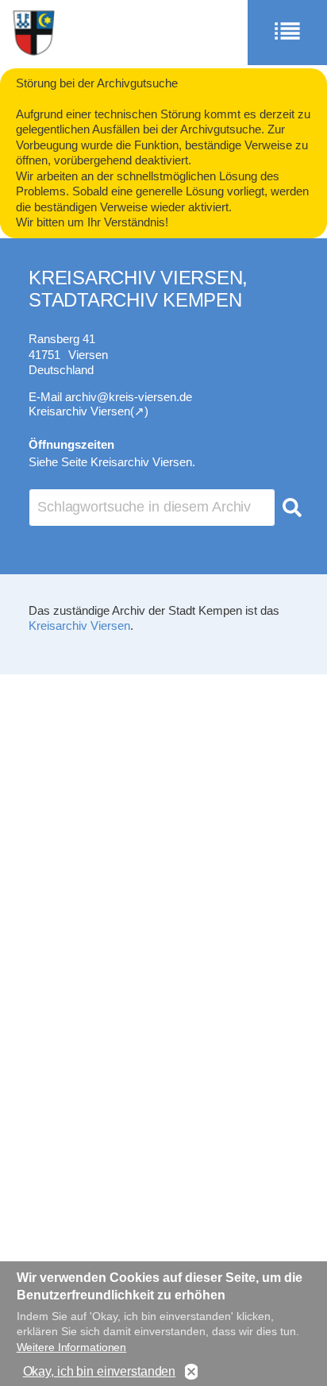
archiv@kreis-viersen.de (128, 396)
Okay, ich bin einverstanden (99, 1371)
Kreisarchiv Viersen (79, 625)
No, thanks (191, 1372)
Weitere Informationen (72, 1347)
